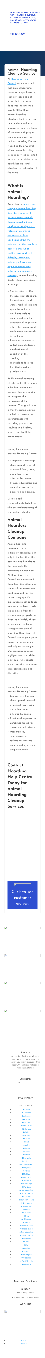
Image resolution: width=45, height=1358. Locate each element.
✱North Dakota (26, 1193)
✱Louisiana (26, 1161)
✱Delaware (26, 1129)
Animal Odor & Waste (27, 1088)
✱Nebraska (26, 1196)
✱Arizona (26, 1119)
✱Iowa (26, 1142)
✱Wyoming (26, 1264)
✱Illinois (26, 1148)
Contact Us (26, 1091)
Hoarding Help (26, 1082)
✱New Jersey (26, 1203)
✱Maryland (26, 1167)
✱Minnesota (26, 1177)
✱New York (26, 1213)
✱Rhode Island (26, 1229)
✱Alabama (26, 1112)
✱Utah (26, 1245)
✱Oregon (26, 1222)
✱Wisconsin (26, 1258)
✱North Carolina (26, 1190)
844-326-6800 (17, 34)
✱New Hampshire (26, 1200)
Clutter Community (26, 1085)
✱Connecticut (26, 1125)
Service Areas (25, 1105)
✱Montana (26, 1187)
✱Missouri (26, 1180)
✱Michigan (26, 1174)
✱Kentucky (26, 1158)
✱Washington (26, 1254)
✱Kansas (26, 1155)
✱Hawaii (26, 1138)
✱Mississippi (26, 1184)
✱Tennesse (26, 1238)
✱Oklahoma (26, 1219)
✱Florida (26, 1132)
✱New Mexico (26, 1206)
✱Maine (26, 1171)
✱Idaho (26, 1145)
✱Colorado (26, 1122)
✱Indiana (26, 1151)
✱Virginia (26, 1248)
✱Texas (26, 1242)
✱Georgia (26, 1135)
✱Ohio (26, 1216)
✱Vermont (26, 1251)
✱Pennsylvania (26, 1225)
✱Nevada (26, 1209)
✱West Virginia (26, 1261)
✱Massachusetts (26, 1164)
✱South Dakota (26, 1235)
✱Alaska (26, 1109)
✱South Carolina (26, 1232)
